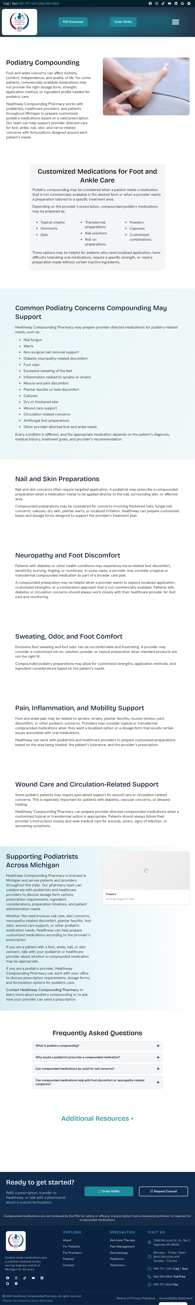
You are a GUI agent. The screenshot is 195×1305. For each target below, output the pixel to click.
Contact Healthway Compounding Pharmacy (42, 989)
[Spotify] (189, 3)
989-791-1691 (28, 3)
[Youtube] (169, 3)
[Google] (182, 3)
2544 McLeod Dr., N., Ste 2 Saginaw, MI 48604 (171, 1242)
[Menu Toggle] (175, 22)
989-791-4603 (163, 1284)
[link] (169, 1242)
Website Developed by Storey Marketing (27, 1300)
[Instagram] (156, 3)
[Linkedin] (176, 3)
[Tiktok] (163, 3)
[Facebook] (150, 3)
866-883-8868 (49, 3)
